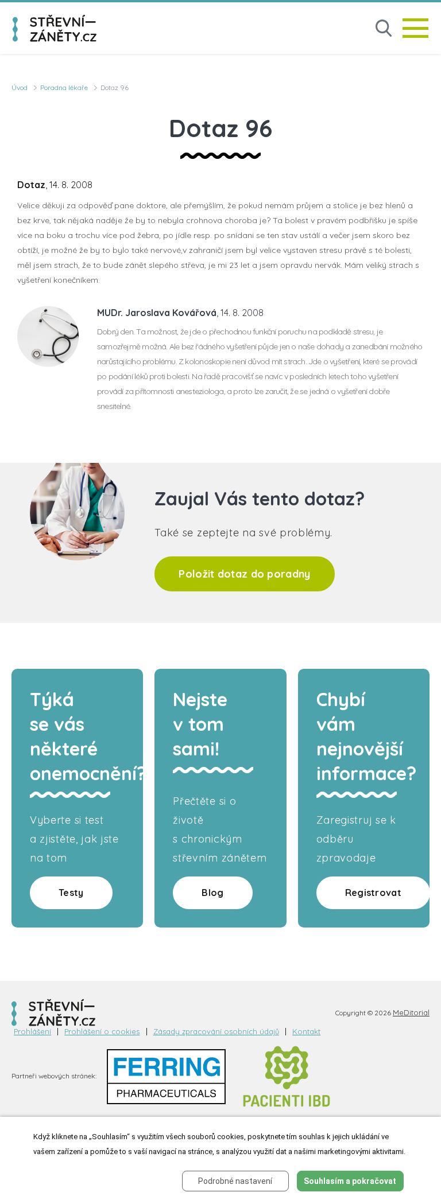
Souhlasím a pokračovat (350, 1181)
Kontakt (306, 1031)
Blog (212, 892)
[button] (383, 28)
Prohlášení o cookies (102, 1031)
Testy (71, 892)
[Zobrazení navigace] (415, 28)
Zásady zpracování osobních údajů (216, 1031)
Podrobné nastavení (235, 1181)
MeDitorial (411, 1012)
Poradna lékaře (64, 87)
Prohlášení (32, 1031)
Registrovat (373, 892)
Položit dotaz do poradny (244, 573)
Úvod (19, 87)
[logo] (54, 28)
